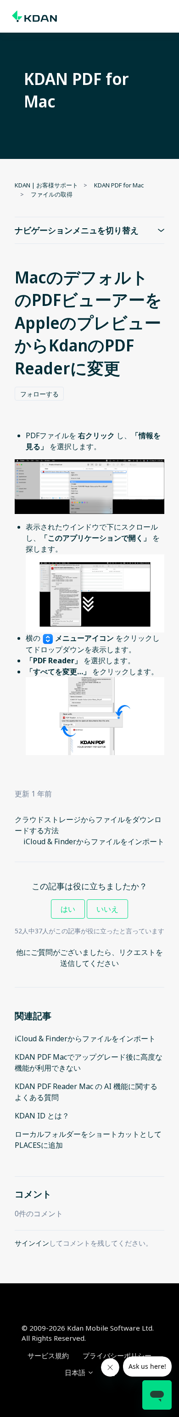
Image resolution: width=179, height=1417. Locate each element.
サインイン (32, 1243)
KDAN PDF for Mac (119, 185)
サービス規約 (48, 1355)
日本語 (76, 1372)
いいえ (107, 909)
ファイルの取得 (52, 194)
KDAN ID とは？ (42, 1116)
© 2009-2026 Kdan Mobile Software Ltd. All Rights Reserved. (88, 1333)
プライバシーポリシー (117, 1355)
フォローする (39, 394)
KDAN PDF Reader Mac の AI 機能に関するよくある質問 (86, 1091)
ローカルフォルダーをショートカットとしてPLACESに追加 (88, 1139)
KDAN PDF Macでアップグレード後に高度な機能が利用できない (88, 1062)
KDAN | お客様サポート (46, 185)
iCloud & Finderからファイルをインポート (93, 841)
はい (68, 909)
